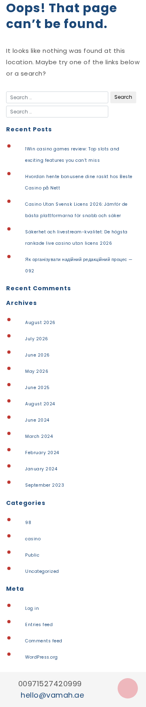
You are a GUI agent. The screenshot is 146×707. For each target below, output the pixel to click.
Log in (32, 608)
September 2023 (44, 485)
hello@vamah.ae (52, 695)
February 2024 (42, 453)
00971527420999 (50, 684)
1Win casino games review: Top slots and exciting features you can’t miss (72, 154)
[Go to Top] (128, 688)
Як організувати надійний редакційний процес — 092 (79, 265)
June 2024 (37, 420)
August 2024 (40, 404)
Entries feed (39, 625)
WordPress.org (41, 657)
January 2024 (41, 469)
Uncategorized (42, 571)
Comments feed (43, 641)
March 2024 (39, 436)
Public (32, 555)
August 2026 (40, 323)
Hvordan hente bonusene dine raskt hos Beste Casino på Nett (79, 182)
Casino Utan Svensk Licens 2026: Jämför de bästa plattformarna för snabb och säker (76, 210)
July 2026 (36, 339)
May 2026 (36, 371)
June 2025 (37, 388)
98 (28, 523)
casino (33, 539)
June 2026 (37, 355)
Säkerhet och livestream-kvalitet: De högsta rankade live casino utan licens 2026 (76, 237)
